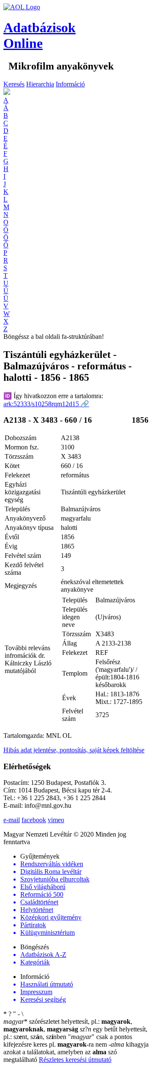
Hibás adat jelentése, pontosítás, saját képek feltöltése (73, 750)
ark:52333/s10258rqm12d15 (46, 403)
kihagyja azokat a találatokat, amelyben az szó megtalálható (76, 1052)
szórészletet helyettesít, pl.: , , (67, 1025)
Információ (70, 84)
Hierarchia (40, 84)
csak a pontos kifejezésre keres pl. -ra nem (67, 1040)
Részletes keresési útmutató (75, 1059)
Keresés (13, 84)
